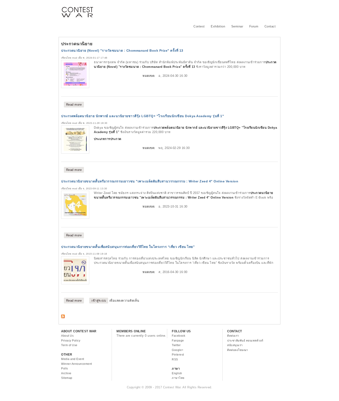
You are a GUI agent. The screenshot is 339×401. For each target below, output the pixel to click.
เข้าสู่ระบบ (99, 300)
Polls (64, 368)
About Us (67, 335)
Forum (254, 26)
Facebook (178, 335)
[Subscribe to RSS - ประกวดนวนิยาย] (63, 317)
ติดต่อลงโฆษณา (237, 350)
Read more (75, 104)
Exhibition (218, 26)
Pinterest (178, 354)
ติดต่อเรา (233, 335)
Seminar (237, 26)
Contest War (77, 9)
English (177, 373)
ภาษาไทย (178, 378)
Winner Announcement (76, 363)
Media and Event (72, 359)
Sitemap (66, 378)
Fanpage (178, 340)
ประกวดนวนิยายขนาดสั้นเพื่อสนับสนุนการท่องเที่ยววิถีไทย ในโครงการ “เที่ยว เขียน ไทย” (128, 247)
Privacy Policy (70, 340)
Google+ (178, 350)
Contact (270, 26)
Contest (199, 26)
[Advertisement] (194, 10)
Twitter (176, 345)
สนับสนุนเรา (235, 345)
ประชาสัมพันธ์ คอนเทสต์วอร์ (245, 340)
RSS (175, 359)
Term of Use (69, 345)
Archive (66, 373)
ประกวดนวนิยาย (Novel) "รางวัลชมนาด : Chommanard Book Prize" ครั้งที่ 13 (122, 50)
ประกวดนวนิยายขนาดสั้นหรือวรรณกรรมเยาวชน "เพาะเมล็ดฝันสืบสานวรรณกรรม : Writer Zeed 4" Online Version (149, 181)
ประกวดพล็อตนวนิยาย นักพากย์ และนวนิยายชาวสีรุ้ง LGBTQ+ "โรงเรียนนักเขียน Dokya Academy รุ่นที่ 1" (142, 116)
